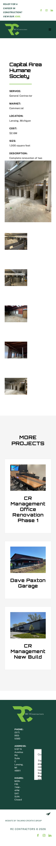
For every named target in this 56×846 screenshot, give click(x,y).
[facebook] (41, 10)
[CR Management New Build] (28, 625)
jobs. (18, 16)
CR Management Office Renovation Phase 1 (28, 509)
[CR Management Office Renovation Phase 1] (28, 477)
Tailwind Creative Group (29, 821)
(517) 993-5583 (17, 735)
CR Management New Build (28, 651)
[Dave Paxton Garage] (28, 560)
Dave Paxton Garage (28, 583)
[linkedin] (52, 10)
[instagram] (46, 10)
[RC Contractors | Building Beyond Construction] (16, 24)
